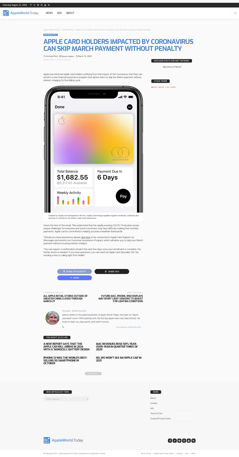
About (70, 13)
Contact (153, 403)
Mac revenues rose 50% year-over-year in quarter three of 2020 (117, 346)
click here (85, 237)
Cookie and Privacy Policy (164, 453)
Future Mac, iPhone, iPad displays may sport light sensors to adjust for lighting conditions (120, 298)
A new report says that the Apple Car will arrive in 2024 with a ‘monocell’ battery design (66, 346)
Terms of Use (156, 413)
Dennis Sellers (68, 56)
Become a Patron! (172, 66)
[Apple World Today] (21, 13)
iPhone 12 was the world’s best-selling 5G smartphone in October (65, 360)
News (49, 13)
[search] (235, 13)
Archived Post (50, 35)
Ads (59, 13)
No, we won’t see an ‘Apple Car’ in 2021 (118, 359)
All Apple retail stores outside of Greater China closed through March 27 (65, 298)
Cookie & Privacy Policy (160, 418)
